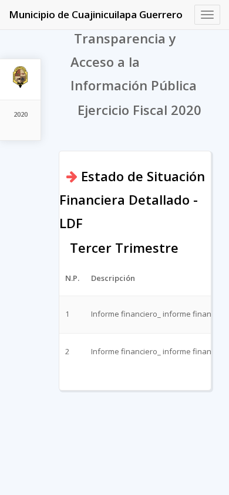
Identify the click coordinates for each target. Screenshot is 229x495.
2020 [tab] (21, 114)
